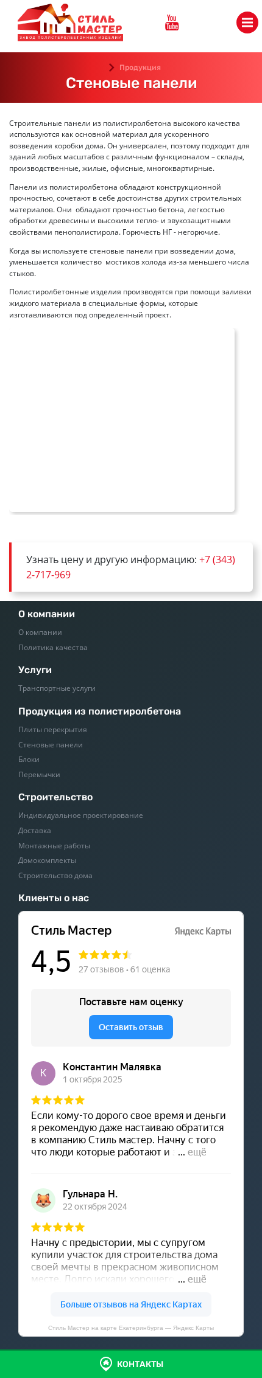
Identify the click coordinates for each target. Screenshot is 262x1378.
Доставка (34, 830)
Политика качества (53, 647)
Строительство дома (55, 875)
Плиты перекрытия (52, 729)
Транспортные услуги (57, 688)
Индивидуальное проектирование (80, 815)
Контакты (140, 1364)
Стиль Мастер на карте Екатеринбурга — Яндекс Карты (131, 1327)
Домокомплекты (47, 860)
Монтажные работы (54, 845)
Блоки (29, 759)
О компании (40, 632)
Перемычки (39, 774)
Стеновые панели (50, 744)
